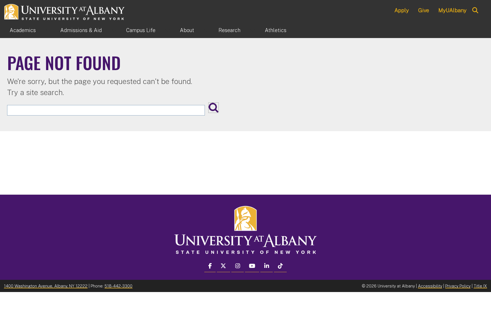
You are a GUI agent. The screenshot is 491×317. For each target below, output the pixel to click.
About (187, 30)
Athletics (275, 30)
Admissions (81, 30)
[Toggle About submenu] (206, 30)
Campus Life (140, 30)
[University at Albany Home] (64, 11)
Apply (401, 10)
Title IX (480, 286)
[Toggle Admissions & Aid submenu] (114, 30)
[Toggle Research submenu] (252, 30)
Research (229, 30)
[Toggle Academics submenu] (48, 30)
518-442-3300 (118, 286)
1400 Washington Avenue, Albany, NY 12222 (46, 286)
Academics (23, 30)
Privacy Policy (458, 286)
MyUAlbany (452, 10)
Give (423, 10)
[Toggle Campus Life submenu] (167, 30)
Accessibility (430, 286)
